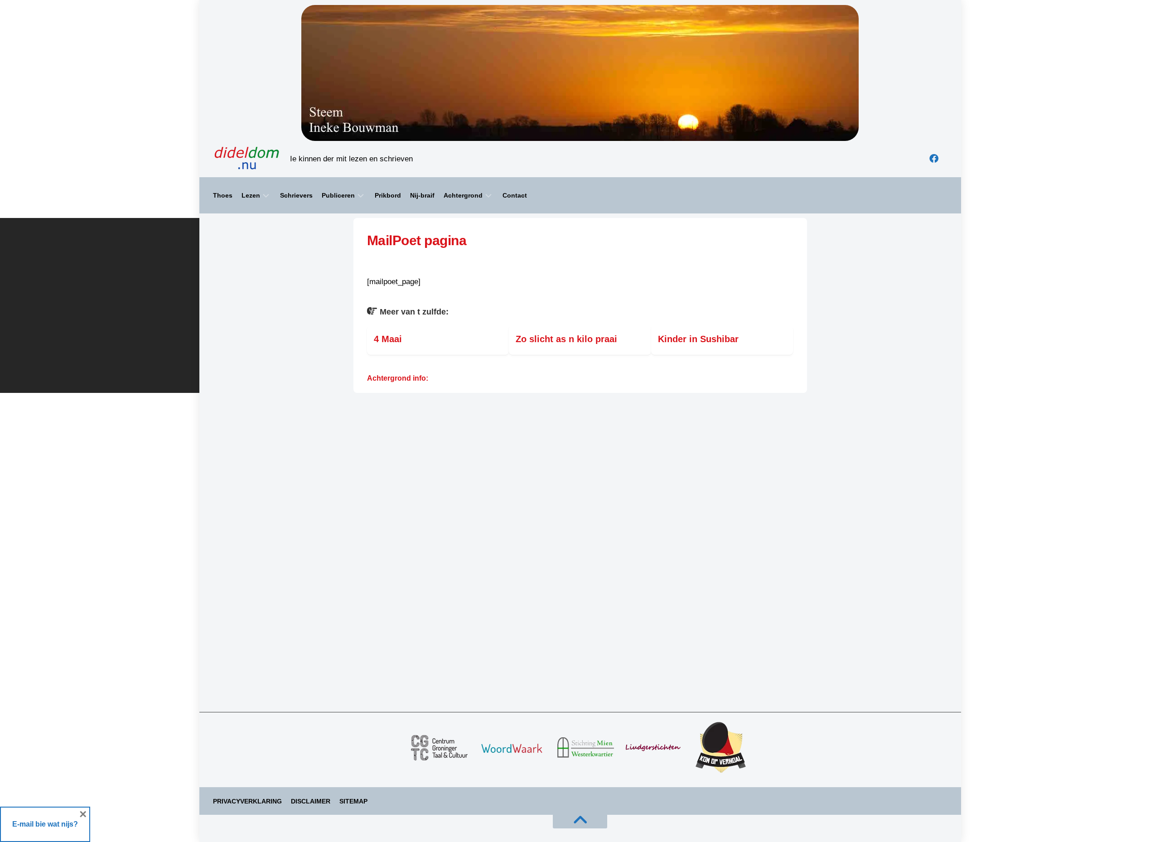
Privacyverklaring (247, 801)
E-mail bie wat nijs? (45, 824)
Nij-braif (422, 195)
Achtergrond (463, 195)
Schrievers (296, 195)
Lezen (251, 195)
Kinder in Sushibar (698, 339)
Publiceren (338, 195)
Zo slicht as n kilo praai (566, 339)
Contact (515, 195)
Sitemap (353, 801)
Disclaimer (310, 801)
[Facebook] (933, 158)
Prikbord (388, 195)
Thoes (222, 195)
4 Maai (388, 339)
